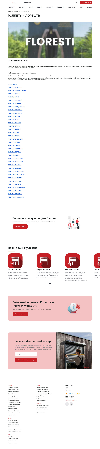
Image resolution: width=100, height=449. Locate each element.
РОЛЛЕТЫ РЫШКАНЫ (14, 168)
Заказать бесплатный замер (26, 360)
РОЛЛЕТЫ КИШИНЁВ (14, 123)
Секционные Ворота (13, 422)
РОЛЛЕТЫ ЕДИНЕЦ (14, 94)
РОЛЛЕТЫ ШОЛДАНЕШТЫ (16, 107)
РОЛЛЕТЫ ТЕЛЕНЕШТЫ (15, 139)
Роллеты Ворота (12, 393)
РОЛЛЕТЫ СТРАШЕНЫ (15, 194)
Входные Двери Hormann (43, 391)
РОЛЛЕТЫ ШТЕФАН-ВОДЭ (16, 187)
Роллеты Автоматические (14, 402)
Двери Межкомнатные (42, 387)
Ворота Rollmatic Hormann (14, 431)
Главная (9, 11)
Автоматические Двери (42, 389)
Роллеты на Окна (12, 415)
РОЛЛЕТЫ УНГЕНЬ (14, 136)
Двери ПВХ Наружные (42, 396)
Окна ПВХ (10, 436)
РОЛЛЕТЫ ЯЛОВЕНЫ (14, 103)
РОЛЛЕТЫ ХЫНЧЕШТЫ (15, 113)
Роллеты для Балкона (13, 410)
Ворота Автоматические (14, 427)
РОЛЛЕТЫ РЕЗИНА (14, 116)
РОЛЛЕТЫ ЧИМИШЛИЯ (15, 110)
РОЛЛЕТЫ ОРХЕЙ (13, 132)
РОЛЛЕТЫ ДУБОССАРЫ (15, 158)
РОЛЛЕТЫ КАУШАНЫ (14, 129)
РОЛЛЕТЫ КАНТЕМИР (15, 178)
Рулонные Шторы (41, 412)
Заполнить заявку (20, 226)
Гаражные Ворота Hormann (14, 429)
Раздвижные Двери (41, 400)
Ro (76, 2)
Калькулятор (71, 7)
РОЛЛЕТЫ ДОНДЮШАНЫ (16, 197)
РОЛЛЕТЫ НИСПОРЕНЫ (15, 149)
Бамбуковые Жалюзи (42, 407)
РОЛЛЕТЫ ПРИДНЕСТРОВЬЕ (17, 90)
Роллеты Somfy (11, 406)
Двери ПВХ (39, 398)
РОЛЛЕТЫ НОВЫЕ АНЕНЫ (16, 171)
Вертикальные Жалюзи (42, 410)
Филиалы (16, 11)
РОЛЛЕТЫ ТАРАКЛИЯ (14, 191)
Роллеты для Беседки (13, 391)
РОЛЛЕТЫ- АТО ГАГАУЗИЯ (16, 174)
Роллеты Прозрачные (13, 387)
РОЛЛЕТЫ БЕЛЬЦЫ (12, 84)
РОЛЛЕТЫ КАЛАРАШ (14, 181)
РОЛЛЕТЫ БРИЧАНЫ (14, 184)
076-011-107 (27, 2)
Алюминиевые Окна (13, 438)
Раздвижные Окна (12, 443)
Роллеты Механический (14, 413)
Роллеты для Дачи (12, 396)
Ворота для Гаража (12, 420)
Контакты (89, 7)
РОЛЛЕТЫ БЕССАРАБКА (15, 161)
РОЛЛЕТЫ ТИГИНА (14, 126)
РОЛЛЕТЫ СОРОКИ (14, 142)
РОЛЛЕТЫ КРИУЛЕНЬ (14, 165)
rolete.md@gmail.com (71, 400)
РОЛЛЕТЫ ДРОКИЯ (14, 155)
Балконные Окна (12, 440)
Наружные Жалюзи (12, 398)
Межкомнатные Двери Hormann (44, 393)
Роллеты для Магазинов (14, 404)
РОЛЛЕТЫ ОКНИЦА (14, 145)
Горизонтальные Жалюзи (43, 405)
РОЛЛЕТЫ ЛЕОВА (13, 119)
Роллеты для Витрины (13, 400)
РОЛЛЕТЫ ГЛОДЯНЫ (14, 152)
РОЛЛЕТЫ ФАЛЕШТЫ (14, 87)
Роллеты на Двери (12, 408)
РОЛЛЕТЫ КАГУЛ (13, 97)
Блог (81, 7)
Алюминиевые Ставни (13, 389)
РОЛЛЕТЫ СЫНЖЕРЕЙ (15, 100)
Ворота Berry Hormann (13, 424)
